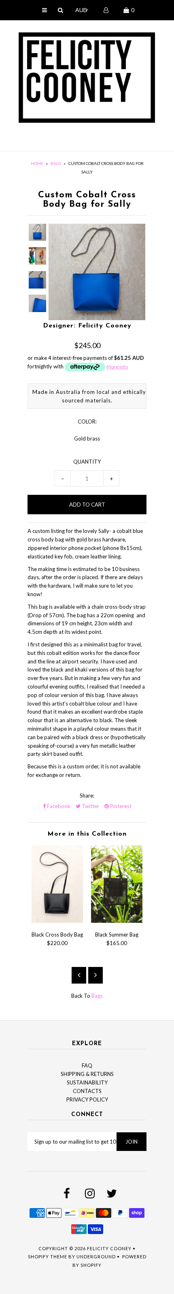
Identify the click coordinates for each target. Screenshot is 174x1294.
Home (37, 163)
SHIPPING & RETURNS (87, 1074)
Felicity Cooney (109, 1248)
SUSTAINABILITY (87, 1082)
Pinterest (120, 806)
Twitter (90, 806)
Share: (87, 795)
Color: (87, 421)
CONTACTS (87, 1091)
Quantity (87, 461)
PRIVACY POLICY (87, 1099)
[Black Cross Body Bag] (57, 921)
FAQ (87, 1065)
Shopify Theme (47, 1256)
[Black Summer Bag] (116, 921)
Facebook (58, 806)
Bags (56, 163)
